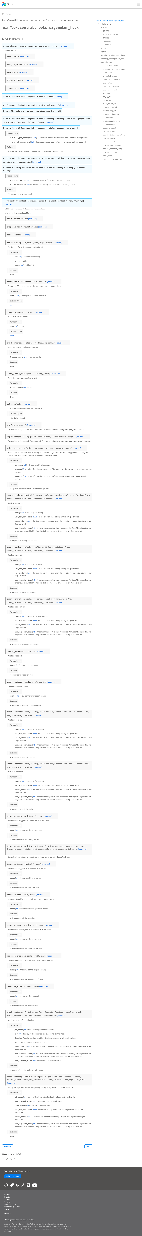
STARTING (106, 31)
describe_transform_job (112, 145)
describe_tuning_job (110, 138)
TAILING (106, 38)
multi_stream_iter (109, 104)
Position (103, 48)
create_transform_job (111, 114)
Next (88, 1146)
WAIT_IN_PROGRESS (110, 34)
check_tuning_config (110, 90)
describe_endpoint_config (112, 149)
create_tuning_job (109, 111)
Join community (12, 1176)
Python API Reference (17, 20)
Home (4, 20)
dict (11, 305)
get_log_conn (108, 97)
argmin (103, 52)
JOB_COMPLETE (108, 41)
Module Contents (104, 24)
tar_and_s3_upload (110, 76)
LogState (104, 27)
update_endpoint (109, 128)
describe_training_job (111, 131)
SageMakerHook (106, 62)
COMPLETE (107, 45)
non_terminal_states (110, 65)
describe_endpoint (110, 152)
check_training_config (111, 86)
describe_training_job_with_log (114, 135)
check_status (107, 156)
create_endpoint (109, 124)
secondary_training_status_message (114, 59)
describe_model (109, 142)
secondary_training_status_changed (114, 55)
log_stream (107, 100)
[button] (7, 1214)
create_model (108, 117)
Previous (7, 1146)
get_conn (106, 93)
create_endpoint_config (111, 121)
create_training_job (110, 107)
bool (12, 336)
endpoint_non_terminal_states (114, 69)
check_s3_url (107, 83)
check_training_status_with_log (114, 159)
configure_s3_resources (111, 79)
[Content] (3, 14)
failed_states (107, 72)
